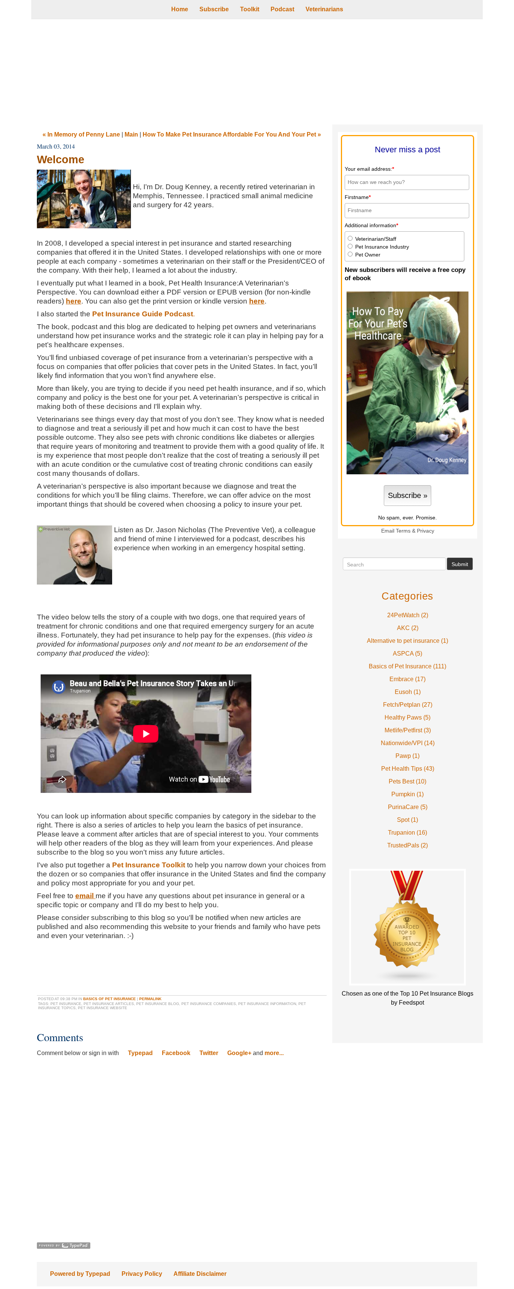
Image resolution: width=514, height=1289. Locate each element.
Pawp (407, 756)
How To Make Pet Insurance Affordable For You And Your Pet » (232, 134)
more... (274, 1053)
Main (131, 134)
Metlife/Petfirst (408, 730)
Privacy (425, 531)
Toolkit (249, 9)
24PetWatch (407, 615)
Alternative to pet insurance (407, 641)
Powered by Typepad (80, 1274)
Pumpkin (407, 794)
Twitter (208, 1053)
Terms (403, 531)
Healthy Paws (407, 717)
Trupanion (407, 832)
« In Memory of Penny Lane (81, 134)
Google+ (239, 1053)
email (84, 896)
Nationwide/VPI (408, 743)
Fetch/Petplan (407, 704)
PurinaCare (407, 807)
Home (179, 9)
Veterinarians (324, 9)
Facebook (176, 1053)
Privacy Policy (142, 1274)
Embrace (407, 679)
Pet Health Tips (407, 768)
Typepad (140, 1053)
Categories (407, 596)
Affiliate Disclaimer (200, 1274)
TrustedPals (407, 845)
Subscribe (214, 9)
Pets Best (407, 781)
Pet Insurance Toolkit (148, 865)
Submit (460, 564)
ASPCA (407, 653)
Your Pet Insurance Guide (257, 71)
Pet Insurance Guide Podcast (142, 314)
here (73, 301)
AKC (407, 628)
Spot (407, 820)
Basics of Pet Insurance (109, 999)
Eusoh (408, 692)
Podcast (282, 9)
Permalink (150, 999)
